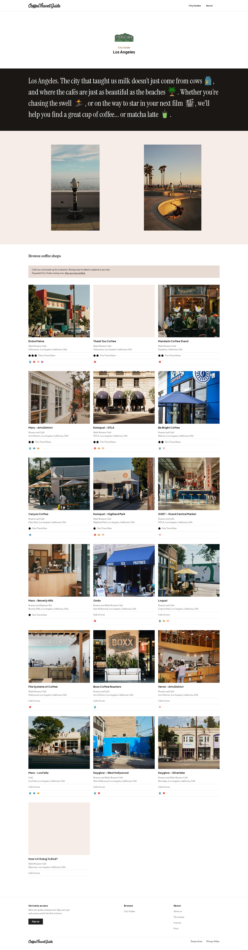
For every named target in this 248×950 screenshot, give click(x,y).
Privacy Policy (213, 941)
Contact (177, 923)
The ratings (179, 917)
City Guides (195, 5)
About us (178, 911)
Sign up (35, 921)
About (209, 5)
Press (176, 928)
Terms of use (196, 941)
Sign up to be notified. (75, 273)
